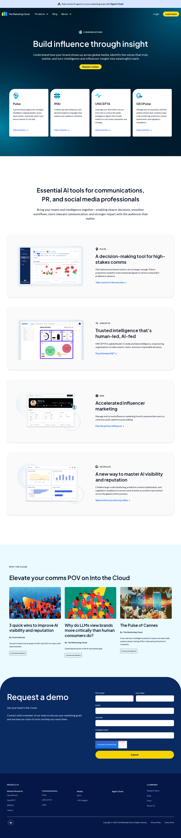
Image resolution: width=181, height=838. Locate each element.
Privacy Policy (156, 822)
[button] (42, 14)
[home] (16, 14)
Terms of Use (169, 822)
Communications (17, 653)
